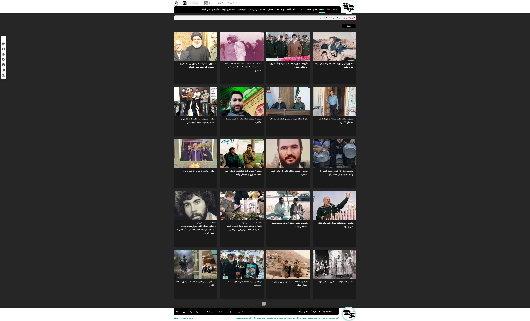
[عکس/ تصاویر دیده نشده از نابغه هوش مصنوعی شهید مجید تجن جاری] (195, 101)
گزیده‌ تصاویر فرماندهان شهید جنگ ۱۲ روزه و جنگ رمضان (288, 65)
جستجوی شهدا (228, 9)
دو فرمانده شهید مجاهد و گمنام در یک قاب (288, 119)
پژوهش (271, 9)
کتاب (302, 9)
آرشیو (228, 312)
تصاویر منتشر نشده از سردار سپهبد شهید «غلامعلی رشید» (289, 224)
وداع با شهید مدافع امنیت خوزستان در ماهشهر (244, 283)
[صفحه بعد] (264, 304)
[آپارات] (3, 44)
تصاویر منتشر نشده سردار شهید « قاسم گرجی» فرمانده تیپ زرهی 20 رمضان (244, 228)
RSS (177, 312)
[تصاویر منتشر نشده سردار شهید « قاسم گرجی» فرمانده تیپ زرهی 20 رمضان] (242, 205)
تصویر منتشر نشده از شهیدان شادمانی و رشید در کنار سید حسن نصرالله (197, 65)
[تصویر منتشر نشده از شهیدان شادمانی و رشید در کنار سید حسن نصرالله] (195, 46)
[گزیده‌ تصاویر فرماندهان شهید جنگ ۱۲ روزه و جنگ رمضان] (288, 46)
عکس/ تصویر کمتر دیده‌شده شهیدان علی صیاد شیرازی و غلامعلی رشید (243, 172)
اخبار (328, 9)
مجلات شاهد (292, 9)
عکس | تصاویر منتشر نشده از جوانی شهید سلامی (289, 172)
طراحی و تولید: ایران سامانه (183, 318)
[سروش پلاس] (3, 49)
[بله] (3, 59)
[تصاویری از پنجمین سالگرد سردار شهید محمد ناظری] (195, 264)
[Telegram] (3, 70)
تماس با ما (239, 312)
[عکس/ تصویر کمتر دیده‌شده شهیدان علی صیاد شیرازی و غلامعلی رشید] (242, 153)
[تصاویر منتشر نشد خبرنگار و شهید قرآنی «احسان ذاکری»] (334, 101)
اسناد (309, 9)
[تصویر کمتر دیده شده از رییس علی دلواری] (334, 264)
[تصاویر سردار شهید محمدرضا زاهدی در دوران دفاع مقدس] (334, 46)
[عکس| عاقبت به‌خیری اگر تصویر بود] (195, 153)
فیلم (315, 9)
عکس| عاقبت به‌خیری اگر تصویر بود (198, 171)
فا (209, 3)
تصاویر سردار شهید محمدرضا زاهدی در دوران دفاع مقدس (334, 65)
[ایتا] (3, 54)
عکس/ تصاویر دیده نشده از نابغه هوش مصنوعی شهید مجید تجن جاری (197, 120)
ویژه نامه (280, 9)
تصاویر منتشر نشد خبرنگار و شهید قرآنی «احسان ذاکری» (336, 120)
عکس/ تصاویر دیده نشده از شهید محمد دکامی (243, 120)
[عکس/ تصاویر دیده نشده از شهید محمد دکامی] (242, 101)
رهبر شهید (252, 9)
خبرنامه (219, 312)
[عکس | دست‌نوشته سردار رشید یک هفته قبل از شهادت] (334, 205)
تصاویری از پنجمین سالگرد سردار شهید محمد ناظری (195, 283)
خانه (334, 9)
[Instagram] (3, 65)
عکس (321, 9)
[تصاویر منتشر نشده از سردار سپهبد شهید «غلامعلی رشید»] (288, 205)
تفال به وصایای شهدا (211, 9)
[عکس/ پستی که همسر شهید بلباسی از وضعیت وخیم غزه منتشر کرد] (334, 153)
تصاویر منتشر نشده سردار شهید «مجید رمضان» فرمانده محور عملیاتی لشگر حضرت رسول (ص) (195, 230)
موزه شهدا (242, 9)
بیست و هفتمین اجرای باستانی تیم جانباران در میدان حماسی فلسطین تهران (317, 17)
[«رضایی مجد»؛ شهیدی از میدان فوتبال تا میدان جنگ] (288, 264)
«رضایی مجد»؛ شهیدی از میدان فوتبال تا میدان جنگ (289, 283)
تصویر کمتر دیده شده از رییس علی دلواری (335, 281)
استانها (262, 9)
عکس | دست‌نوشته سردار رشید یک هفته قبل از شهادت (335, 224)
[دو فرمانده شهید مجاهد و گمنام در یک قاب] (288, 101)
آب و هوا (199, 312)
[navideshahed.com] (349, 7)
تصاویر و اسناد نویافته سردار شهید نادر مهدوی (244, 68)
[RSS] (3, 75)
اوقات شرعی (187, 312)
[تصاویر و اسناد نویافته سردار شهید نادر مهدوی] (242, 46)
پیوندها (210, 312)
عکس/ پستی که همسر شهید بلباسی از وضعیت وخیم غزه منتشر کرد (336, 172)
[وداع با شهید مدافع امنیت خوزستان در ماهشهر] (242, 264)
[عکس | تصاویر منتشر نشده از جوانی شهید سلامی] (288, 153)
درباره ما (250, 312)
